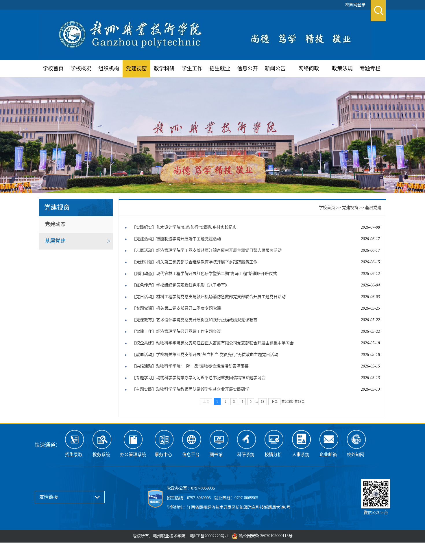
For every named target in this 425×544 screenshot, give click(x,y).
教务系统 (101, 454)
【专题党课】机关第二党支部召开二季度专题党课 (176, 308)
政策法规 (342, 68)
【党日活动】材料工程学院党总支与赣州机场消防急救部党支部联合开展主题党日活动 (209, 297)
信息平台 (190, 454)
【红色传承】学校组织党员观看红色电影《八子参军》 (180, 285)
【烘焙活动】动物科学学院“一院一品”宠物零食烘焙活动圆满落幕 (190, 366)
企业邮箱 (328, 454)
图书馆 (216, 454)
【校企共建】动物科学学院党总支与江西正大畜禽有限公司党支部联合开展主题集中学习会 (213, 343)
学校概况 (81, 68)
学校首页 (53, 68)
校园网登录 (355, 5)
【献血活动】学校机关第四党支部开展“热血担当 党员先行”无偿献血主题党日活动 (205, 354)
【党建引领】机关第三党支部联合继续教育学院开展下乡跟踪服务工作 (194, 262)
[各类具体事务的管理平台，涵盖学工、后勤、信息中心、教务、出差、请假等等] (164, 439)
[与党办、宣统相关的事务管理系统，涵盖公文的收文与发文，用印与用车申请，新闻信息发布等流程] (133, 439)
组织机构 (108, 68)
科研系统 (245, 454)
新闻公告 (275, 68)
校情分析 (273, 454)
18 (262, 402)
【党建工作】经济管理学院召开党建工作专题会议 (176, 331)
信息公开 (247, 68)
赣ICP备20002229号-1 (209, 536)
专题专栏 (370, 68)
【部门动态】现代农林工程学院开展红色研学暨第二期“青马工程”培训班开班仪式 (204, 273)
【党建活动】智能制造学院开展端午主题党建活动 (176, 239)
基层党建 (55, 241)
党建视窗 (136, 68)
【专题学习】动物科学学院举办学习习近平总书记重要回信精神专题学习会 (198, 378)
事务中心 (163, 454)
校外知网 (355, 454)
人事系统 (300, 454)
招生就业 (219, 68)
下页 (274, 402)
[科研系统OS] (246, 439)
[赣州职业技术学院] (205, 34)
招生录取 (73, 454)
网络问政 (308, 68)
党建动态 (55, 224)
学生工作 (192, 68)
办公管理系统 (133, 454)
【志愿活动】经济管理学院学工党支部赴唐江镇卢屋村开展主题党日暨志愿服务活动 (207, 250)
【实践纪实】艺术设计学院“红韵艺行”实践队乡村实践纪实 (184, 227)
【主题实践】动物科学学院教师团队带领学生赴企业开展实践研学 (190, 389)
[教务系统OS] (102, 439)
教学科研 (164, 68)
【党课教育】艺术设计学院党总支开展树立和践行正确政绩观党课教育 (194, 320)
